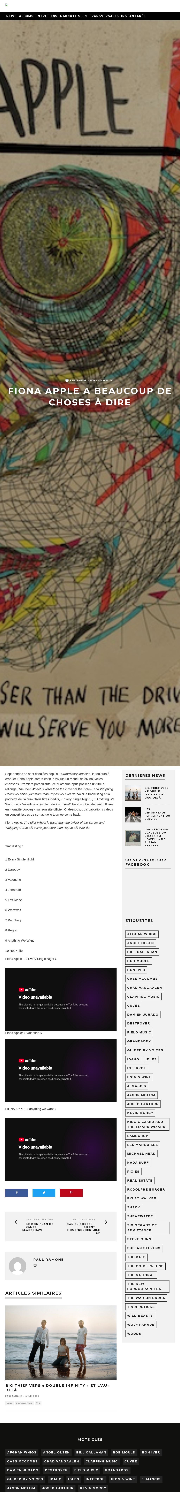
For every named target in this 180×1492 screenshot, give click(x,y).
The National (141, 1275)
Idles (151, 1059)
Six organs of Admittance (142, 1227)
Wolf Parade (141, 1324)
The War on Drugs (146, 1298)
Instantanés (133, 16)
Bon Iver (136, 970)
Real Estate (140, 1180)
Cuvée (133, 1005)
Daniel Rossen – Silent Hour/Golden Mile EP (83, 1228)
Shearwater (140, 1216)
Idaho (133, 1059)
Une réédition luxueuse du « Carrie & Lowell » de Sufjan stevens (157, 837)
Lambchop (137, 1136)
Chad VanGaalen (144, 987)
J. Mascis (136, 1086)
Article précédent (40, 1220)
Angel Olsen (140, 943)
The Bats (136, 1257)
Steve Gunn (139, 1239)
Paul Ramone (78, 380)
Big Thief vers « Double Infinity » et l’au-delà (157, 792)
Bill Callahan (142, 952)
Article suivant (84, 1220)
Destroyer (138, 1023)
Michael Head (141, 1153)
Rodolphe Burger (146, 1189)
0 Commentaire (24, 1403)
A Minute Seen (73, 16)
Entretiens (46, 16)
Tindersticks (141, 1307)
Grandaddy (139, 1041)
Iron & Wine (139, 1077)
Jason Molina (141, 1095)
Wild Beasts (140, 1315)
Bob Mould (138, 961)
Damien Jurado (143, 1014)
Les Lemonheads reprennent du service (157, 814)
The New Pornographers (144, 1286)
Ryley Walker (141, 1198)
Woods (134, 1333)
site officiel (55, 809)
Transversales (104, 16)
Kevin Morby (140, 1113)
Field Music (139, 1032)
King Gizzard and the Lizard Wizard (146, 1124)
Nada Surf (138, 1162)
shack (133, 1207)
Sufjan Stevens (143, 1248)
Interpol (136, 1068)
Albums (26, 16)
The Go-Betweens (145, 1266)
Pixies (133, 1171)
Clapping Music (143, 996)
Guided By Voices (145, 1050)
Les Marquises (142, 1145)
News (11, 16)
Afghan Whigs (142, 934)
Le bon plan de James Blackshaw (38, 1227)
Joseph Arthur (143, 1104)
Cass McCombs (142, 978)
